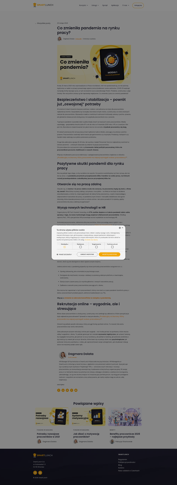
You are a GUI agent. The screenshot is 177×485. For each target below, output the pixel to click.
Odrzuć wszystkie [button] (87, 254)
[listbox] (120, 228)
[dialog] (88, 242)
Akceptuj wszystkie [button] (109, 254)
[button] (64, 254)
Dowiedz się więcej (91, 240)
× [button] (122, 227)
